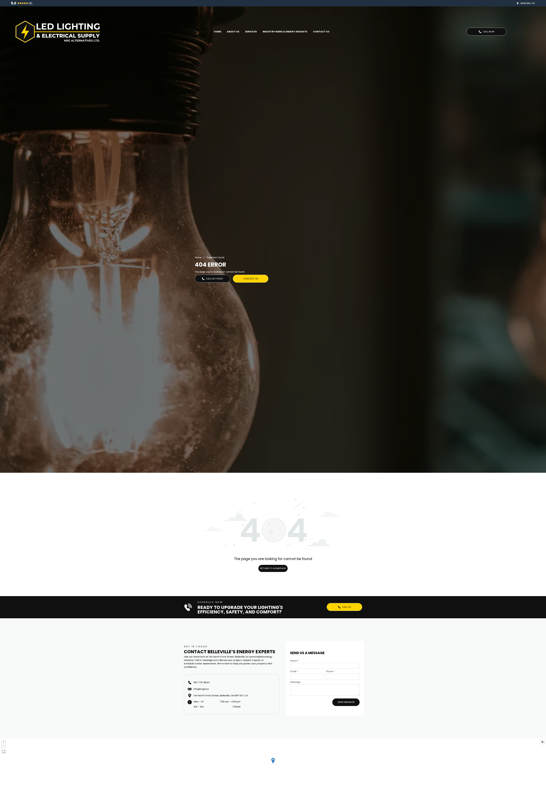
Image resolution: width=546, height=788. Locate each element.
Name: (293, 660)
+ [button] (3, 742)
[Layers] (542, 742)
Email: (293, 671)
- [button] (3, 745)
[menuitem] (217, 31)
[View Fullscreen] (3, 751)
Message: (295, 682)
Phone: (329, 671)
